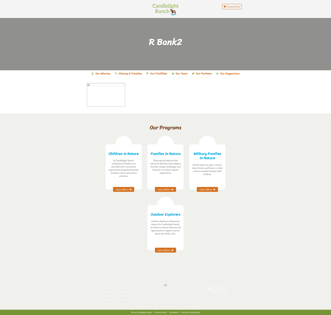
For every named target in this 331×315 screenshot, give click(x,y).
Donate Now (233, 6)
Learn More (122, 189)
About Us (104, 285)
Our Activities (106, 289)
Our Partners (204, 73)
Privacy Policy (160, 312)
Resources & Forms (109, 300)
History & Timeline (130, 73)
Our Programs (128, 285)
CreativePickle (194, 312)
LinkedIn (100, 6)
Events (103, 296)
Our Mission (102, 73)
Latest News (127, 296)
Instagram (90, 6)
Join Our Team (128, 292)
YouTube (97, 6)
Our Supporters (230, 73)
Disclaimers (174, 312)
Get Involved (106, 292)
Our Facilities (158, 73)
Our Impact (126, 289)
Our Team (181, 73)
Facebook (94, 6)
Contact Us (126, 300)
